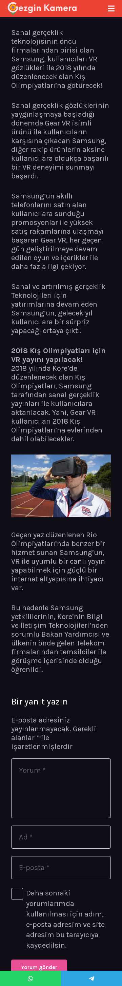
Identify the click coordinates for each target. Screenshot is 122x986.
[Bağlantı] (42, 8)
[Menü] (111, 8)
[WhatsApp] (30, 978)
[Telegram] (91, 978)
